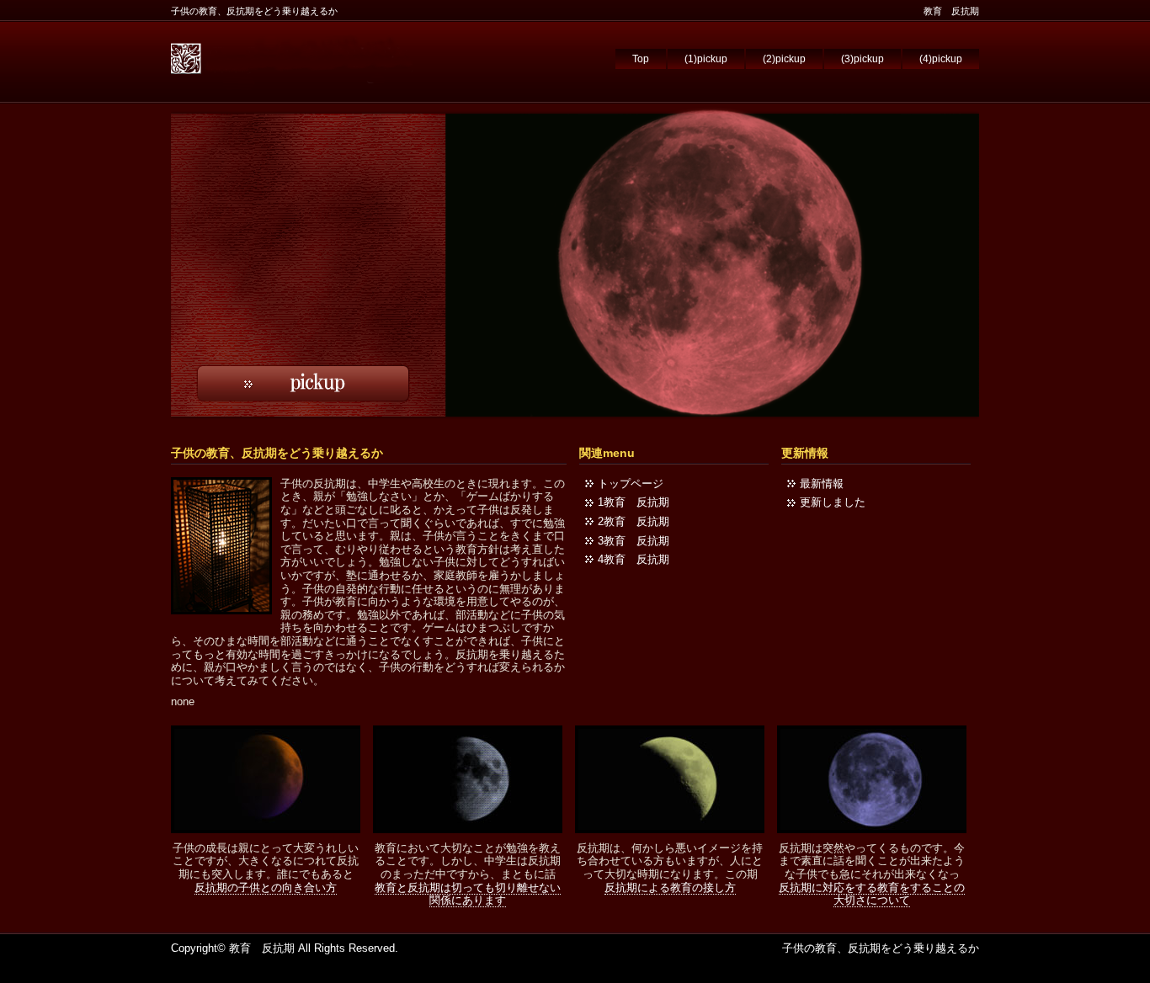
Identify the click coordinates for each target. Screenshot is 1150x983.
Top (640, 59)
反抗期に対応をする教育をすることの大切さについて (872, 894)
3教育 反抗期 (633, 540)
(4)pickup (940, 59)
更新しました (832, 502)
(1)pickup (705, 59)
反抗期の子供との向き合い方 (265, 887)
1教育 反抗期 (633, 502)
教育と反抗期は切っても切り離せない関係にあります (468, 894)
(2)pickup (784, 59)
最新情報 (822, 483)
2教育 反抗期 (633, 521)
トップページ (630, 483)
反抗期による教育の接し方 (670, 887)
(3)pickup (862, 59)
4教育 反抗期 (633, 559)
